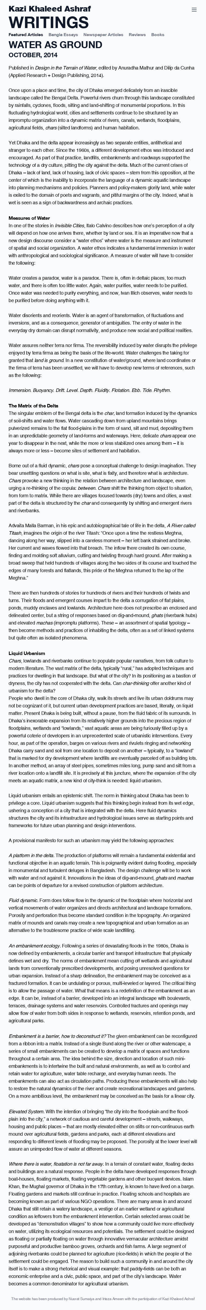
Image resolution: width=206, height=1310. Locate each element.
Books (157, 34)
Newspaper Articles (103, 34)
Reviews (137, 34)
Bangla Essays (63, 34)
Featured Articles (26, 34)
